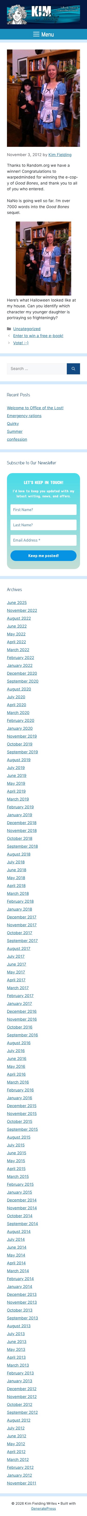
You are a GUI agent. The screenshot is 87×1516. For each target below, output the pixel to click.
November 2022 (22, 610)
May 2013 (16, 1349)
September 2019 (22, 752)
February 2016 (20, 1090)
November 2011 (21, 1483)
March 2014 (18, 1271)
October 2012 (19, 1404)
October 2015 (19, 1121)
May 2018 (16, 877)
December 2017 (21, 917)
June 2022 (17, 626)
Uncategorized (27, 329)
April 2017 (16, 980)
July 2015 (16, 1145)
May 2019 (16, 783)
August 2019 (19, 760)
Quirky (13, 423)
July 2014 (16, 1239)
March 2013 (18, 1365)
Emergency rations (24, 415)
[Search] (73, 368)
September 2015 (22, 1129)
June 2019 (16, 775)
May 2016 (16, 1066)
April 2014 (16, 1263)
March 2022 (18, 649)
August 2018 (18, 854)
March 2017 (18, 988)
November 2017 (22, 925)
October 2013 (19, 1310)
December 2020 (22, 673)
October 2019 (19, 744)
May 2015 (16, 1161)
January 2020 (20, 728)
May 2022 (16, 634)
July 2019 (16, 767)
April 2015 (16, 1168)
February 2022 (20, 657)
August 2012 (18, 1420)
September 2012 (22, 1412)
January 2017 (19, 1003)
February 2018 (20, 901)
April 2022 (16, 642)
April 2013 (16, 1357)
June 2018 (16, 870)
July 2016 (16, 1050)
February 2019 (20, 807)
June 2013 (16, 1341)
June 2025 (17, 602)
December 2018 (21, 822)
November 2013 (22, 1302)
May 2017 (16, 972)
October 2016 (19, 1027)
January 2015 (19, 1192)
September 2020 (23, 681)
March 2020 (18, 712)
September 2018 (22, 846)
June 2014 (16, 1247)
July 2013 (16, 1333)
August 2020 (19, 689)
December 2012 (21, 1389)
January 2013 (19, 1381)
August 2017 (18, 948)
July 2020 (16, 697)
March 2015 (18, 1176)
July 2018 (16, 862)
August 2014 (19, 1231)
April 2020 (16, 705)
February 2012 (20, 1467)
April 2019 (16, 791)
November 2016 (22, 1019)
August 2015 (18, 1137)
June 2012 (16, 1436)
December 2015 (21, 1105)
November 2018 (22, 830)
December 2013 (22, 1294)
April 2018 (16, 885)
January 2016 (19, 1098)
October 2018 (19, 838)
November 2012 (22, 1396)
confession (17, 439)
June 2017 (16, 964)
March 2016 (18, 1082)
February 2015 (20, 1184)
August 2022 (19, 618)
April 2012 (16, 1451)
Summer (15, 431)
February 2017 (20, 995)
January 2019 (19, 815)
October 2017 (19, 933)
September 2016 (22, 1035)
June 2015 (16, 1153)
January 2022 (19, 665)
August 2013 (19, 1326)
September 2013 (22, 1318)
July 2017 (16, 956)
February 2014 (20, 1278)
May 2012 (16, 1444)
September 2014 (22, 1223)
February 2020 (20, 720)
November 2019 (22, 736)
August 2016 (19, 1043)
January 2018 (19, 909)
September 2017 (22, 940)
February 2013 (20, 1373)
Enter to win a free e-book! (38, 335)
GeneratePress (43, 1508)
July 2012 (16, 1428)
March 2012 (18, 1459)
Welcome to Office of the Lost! (35, 408)
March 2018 (18, 893)
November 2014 (22, 1208)
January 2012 (19, 1475)
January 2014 (19, 1286)
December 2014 (22, 1200)
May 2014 (16, 1255)
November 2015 (22, 1113)
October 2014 (19, 1216)
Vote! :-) (21, 343)
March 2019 (18, 799)
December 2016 (22, 1011)
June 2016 (16, 1058)
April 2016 (16, 1074)
